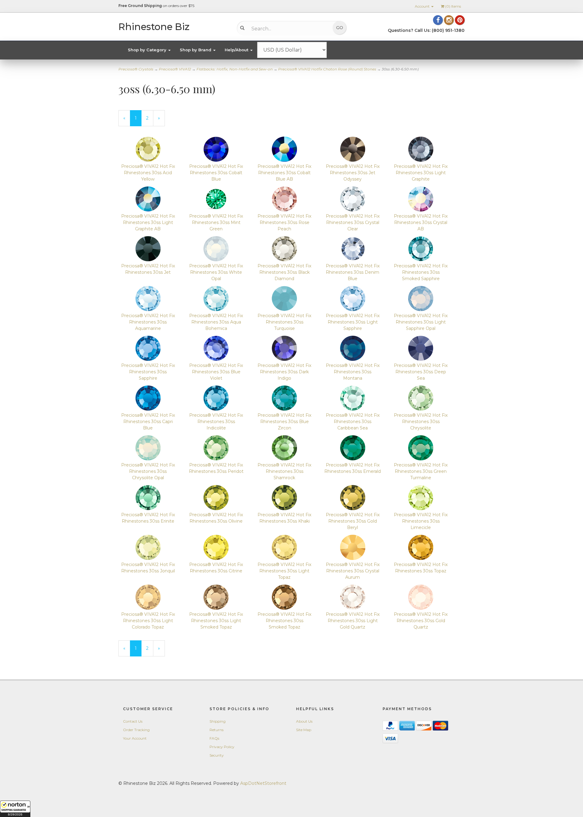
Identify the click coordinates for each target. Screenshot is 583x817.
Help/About (237, 49)
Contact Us (132, 721)
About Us (304, 721)
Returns (216, 729)
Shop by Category (148, 49)
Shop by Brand (196, 49)
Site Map (303, 729)
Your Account (135, 738)
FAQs (214, 738)
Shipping (218, 721)
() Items (453, 6)
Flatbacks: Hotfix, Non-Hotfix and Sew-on (234, 69)
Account (423, 6)
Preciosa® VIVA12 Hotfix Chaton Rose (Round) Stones (327, 69)
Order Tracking (136, 729)
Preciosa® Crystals (135, 69)
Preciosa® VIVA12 (175, 69)
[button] (15, 809)
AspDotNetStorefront (263, 783)
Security (217, 755)
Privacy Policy (222, 746)
